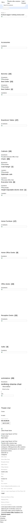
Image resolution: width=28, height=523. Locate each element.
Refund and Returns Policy (7, 497)
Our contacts (4, 483)
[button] (6, 423)
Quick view (7, 405)
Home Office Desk (5, 459)
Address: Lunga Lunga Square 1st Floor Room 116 (13, 491)
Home (2, 12)
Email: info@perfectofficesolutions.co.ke (10, 486)
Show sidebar (6, 386)
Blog (2, 476)
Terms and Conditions (6, 504)
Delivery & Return (5, 502)
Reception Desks (5, 462)
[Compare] (3, 405)
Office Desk (4, 456)
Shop (2, 474)
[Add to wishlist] (11, 405)
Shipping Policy (4, 499)
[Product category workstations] (14, 199)
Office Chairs (4, 464)
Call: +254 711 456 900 (6, 488)
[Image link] (9, 443)
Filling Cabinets (4, 467)
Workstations (4, 469)
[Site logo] (14, 2)
